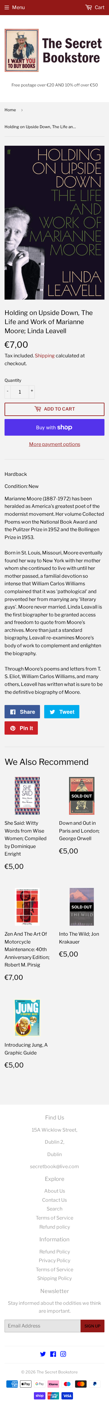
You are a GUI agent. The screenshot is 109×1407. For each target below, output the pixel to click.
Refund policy (54, 1227)
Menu (18, 7)
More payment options (54, 444)
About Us (54, 1191)
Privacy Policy (54, 1260)
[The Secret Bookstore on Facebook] (53, 1355)
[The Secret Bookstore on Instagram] (63, 1355)
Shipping (45, 356)
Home (10, 109)
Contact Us (54, 1200)
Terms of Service (54, 1218)
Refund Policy (54, 1252)
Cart (99, 7)
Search (54, 1209)
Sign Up (92, 1326)
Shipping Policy (54, 1278)
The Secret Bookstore (57, 1372)
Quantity (13, 380)
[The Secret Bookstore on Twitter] (43, 1355)
